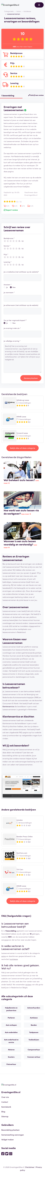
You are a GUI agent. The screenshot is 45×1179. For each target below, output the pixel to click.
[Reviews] (10, 5)
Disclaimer (29, 1167)
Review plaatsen (31, 378)
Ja (7, 287)
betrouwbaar (10, 687)
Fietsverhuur (11, 1064)
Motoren (11, 1049)
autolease (14, 959)
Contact (4, 1102)
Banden (34, 1025)
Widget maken (7, 1139)
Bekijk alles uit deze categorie (22, 448)
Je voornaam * (9, 292)
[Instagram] (10, 1153)
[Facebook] (2, 1153)
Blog (3, 1111)
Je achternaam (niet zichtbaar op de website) (21, 305)
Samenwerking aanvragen (12, 1134)
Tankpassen (33, 1032)
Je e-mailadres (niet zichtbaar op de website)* (21, 272)
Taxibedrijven (34, 1039)
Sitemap (4, 1116)
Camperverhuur (34, 1049)
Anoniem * (8, 284)
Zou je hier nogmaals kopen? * (15, 320)
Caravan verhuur (33, 1057)
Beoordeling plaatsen (10, 1130)
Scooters (11, 1057)
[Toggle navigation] (39, 5)
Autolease (27, 11)
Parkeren (11, 1017)
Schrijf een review (37, 95)
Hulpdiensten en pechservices (11, 1009)
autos (3, 956)
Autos (18, 11)
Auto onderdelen (11, 1032)
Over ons (5, 1097)
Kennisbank (6, 1106)
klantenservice (8, 706)
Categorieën (9, 11)
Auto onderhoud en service (11, 1040)
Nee (13, 287)
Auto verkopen (11, 1025)
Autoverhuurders (33, 1008)
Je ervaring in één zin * (12, 328)
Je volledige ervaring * (12, 341)
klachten (29, 716)
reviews (28, 984)
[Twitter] (6, 1153)
